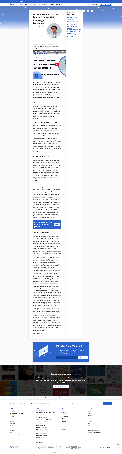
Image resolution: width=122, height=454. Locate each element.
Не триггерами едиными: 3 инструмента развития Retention (74, 26)
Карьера (89, 417)
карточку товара (37, 87)
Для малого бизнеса (14, 409)
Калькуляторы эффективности (94, 432)
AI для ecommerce (39, 442)
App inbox (12, 425)
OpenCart (64, 418)
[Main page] (14, 4)
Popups (11, 428)
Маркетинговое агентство (93, 418)
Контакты (90, 411)
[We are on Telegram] (24, 403)
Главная (11, 1)
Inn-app (11, 427)
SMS (11, 419)
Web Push (12, 421)
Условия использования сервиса (98, 452)
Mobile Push (12, 423)
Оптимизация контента (40, 439)
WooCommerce (65, 416)
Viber (11, 432)
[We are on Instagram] (10, 403)
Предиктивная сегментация (41, 435)
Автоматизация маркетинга (42, 417)
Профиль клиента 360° (40, 425)
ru (106, 1)
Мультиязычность (40, 414)
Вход (111, 1)
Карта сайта (109, 452)
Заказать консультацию (105, 4)
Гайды (89, 427)
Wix (62, 419)
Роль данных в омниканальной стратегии (71, 34)
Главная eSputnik (49, 397)
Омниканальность (40, 415)
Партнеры (90, 415)
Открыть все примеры (61, 386)
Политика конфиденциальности (53, 452)
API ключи (64, 429)
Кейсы (89, 425)
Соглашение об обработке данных (70, 452)
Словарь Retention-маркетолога (94, 430)
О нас (89, 409)
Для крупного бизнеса (14, 411)
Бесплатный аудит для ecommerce (17, 413)
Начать (57, 224)
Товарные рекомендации (41, 433)
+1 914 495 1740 (33, 403)
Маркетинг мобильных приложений (43, 419)
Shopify (63, 414)
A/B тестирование (39, 440)
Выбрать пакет (65, 409)
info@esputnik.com (44, 403)
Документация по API (66, 426)
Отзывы (89, 413)
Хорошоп (64, 421)
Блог (16, 1)
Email (11, 418)
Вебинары (57, 397)
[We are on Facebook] (13, 403)
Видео (89, 435)
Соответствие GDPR (84, 452)
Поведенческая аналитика (41, 427)
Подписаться (83, 357)
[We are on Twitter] (18, 403)
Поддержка (21, 1)
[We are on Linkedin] (15, 403)
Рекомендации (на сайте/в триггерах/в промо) (45, 412)
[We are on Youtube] (21, 403)
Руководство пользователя (67, 427)
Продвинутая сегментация (41, 429)
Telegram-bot (12, 430)
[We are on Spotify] (26, 403)
